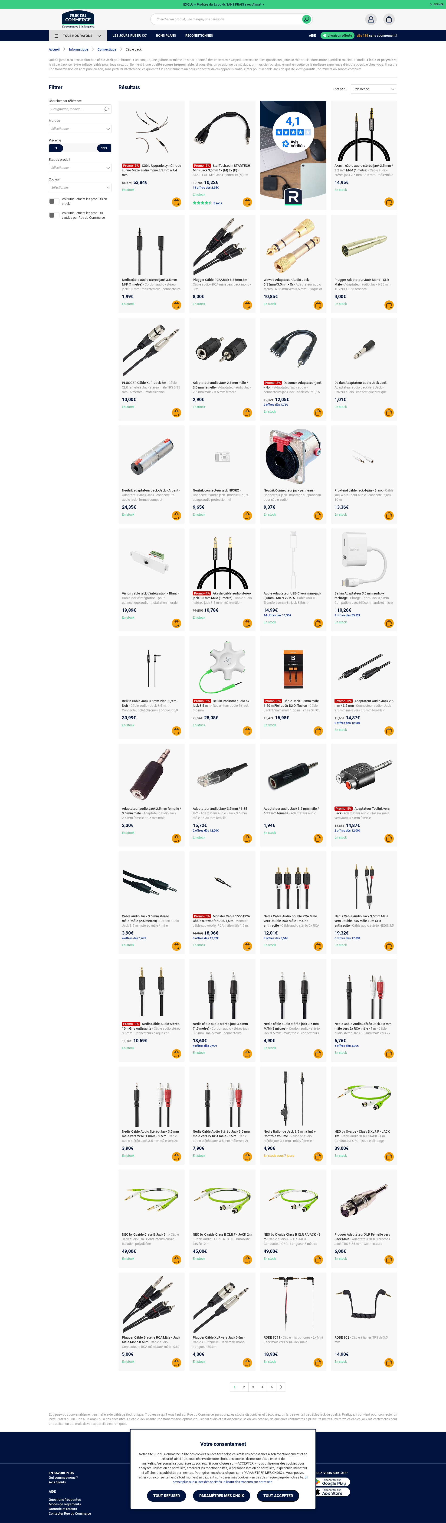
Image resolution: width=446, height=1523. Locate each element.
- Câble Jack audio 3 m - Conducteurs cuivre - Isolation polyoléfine (150, 1239)
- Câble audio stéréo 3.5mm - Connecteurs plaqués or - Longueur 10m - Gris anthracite (151, 1033)
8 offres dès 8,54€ (276, 938)
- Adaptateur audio (302, 813)
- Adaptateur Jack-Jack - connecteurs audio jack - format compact (151, 494)
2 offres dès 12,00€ (347, 723)
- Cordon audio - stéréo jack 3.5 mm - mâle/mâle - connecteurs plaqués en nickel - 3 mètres (292, 1033)
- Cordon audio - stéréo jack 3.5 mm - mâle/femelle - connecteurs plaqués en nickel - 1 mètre (151, 289)
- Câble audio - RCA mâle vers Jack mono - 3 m (222, 284)
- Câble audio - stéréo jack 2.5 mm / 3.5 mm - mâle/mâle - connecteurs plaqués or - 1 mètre (363, 174)
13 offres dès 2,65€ (206, 187)
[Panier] (389, 19)
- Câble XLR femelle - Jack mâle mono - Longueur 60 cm (219, 1342)
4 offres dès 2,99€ (205, 1045)
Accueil (54, 49)
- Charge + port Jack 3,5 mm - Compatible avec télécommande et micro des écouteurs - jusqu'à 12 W (363, 602)
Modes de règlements (65, 1504)
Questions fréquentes (65, 1499)
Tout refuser (166, 1496)
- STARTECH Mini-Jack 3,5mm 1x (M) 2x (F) (220, 174)
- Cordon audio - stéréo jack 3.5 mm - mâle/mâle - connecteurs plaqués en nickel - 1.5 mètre (221, 1033)
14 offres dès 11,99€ (277, 615)
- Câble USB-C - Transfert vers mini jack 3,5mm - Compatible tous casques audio (290, 602)
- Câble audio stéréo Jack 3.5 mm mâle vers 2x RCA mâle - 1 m (362, 1033)
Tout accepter (278, 1496)
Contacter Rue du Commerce (70, 1513)
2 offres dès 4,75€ (276, 404)
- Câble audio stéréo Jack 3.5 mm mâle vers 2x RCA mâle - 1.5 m (150, 1140)
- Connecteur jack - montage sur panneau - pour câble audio (293, 494)
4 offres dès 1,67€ (134, 938)
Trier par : (339, 89)
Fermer (439, 4)
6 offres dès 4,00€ (346, 1045)
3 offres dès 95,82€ (347, 615)
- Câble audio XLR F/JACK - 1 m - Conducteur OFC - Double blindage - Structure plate (360, 1140)
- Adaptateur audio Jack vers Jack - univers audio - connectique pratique (361, 387)
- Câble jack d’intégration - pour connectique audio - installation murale (150, 597)
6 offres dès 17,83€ (347, 938)
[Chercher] (306, 19)
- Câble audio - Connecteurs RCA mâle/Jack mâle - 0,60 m (151, 1346)
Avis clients (57, 1482)
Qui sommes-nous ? (63, 1477)
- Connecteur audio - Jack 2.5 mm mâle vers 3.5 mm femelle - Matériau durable (362, 710)
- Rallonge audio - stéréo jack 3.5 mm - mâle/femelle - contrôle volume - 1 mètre (288, 1140)
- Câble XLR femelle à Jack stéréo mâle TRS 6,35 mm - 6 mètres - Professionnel (151, 387)
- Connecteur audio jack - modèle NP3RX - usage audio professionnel (221, 494)
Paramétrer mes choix (221, 1496)
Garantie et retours (63, 1509)
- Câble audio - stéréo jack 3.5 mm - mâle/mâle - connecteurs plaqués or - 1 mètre (222, 602)
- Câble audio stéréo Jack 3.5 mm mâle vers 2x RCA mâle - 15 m (221, 1140)
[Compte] (371, 19)
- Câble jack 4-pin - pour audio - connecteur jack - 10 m (363, 494)
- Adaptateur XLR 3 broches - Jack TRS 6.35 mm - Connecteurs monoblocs (363, 1243)
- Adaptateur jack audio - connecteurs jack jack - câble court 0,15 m (292, 392)
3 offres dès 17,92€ (206, 938)
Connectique (107, 49)
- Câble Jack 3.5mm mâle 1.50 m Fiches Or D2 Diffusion (291, 710)
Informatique (78, 49)
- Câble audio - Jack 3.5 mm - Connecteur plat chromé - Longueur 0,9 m (150, 710)
